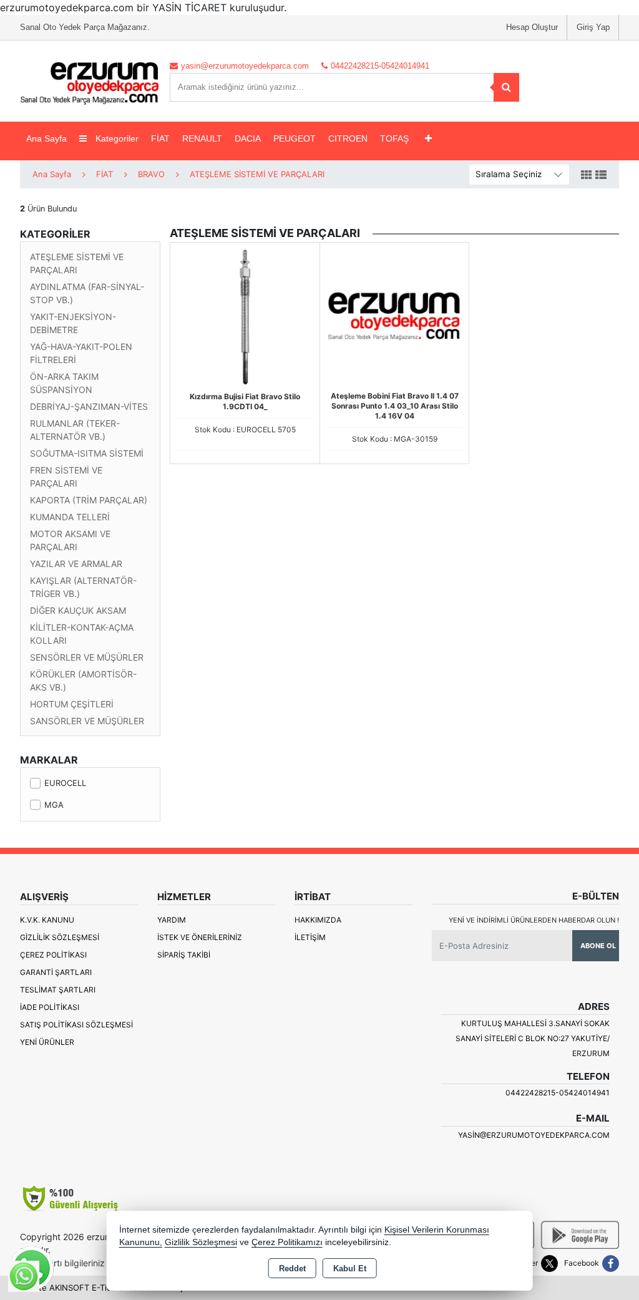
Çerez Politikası (53, 954)
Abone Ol (598, 945)
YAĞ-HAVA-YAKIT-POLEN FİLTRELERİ (81, 353)
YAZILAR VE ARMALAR (76, 563)
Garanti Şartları (56, 972)
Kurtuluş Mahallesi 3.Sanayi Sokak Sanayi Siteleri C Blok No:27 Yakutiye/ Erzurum (533, 1038)
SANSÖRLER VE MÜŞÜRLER (87, 720)
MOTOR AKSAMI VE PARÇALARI (70, 540)
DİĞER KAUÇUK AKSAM (78, 610)
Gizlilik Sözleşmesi (59, 937)
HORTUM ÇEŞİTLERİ (72, 704)
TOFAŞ (394, 138)
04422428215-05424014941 (557, 1092)
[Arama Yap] (506, 87)
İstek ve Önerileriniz (199, 937)
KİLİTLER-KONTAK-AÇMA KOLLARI (82, 634)
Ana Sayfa (46, 138)
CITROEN (348, 138)
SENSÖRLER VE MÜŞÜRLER (87, 657)
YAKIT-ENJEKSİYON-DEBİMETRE (73, 323)
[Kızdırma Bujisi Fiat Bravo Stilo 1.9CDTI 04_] (245, 316)
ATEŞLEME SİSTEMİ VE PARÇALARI (77, 263)
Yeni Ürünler (47, 1042)
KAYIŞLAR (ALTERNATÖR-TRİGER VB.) (83, 587)
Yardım (171, 919)
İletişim (310, 937)
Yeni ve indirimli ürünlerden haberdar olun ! (534, 920)
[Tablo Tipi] (601, 175)
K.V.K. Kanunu (47, 919)
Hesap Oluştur (532, 27)
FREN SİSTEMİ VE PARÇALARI (66, 476)
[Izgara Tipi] (586, 175)
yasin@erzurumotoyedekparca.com (534, 1135)
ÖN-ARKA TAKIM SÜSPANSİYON (64, 383)
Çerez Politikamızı (287, 1242)
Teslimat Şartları (57, 989)
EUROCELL (65, 783)
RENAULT (202, 138)
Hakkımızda (318, 919)
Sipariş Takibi (183, 954)
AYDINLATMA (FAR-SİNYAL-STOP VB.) (87, 293)
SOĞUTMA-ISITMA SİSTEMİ (87, 453)
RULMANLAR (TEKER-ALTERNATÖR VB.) (75, 430)
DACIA (248, 138)
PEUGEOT (294, 138)
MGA (54, 805)
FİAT (160, 138)
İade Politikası (49, 1007)
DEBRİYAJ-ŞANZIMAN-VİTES (89, 406)
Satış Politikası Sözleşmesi (76, 1024)
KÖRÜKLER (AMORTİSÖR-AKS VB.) (83, 680)
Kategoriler (116, 138)
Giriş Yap (593, 27)
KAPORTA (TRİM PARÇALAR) (88, 500)
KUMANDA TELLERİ (70, 517)
